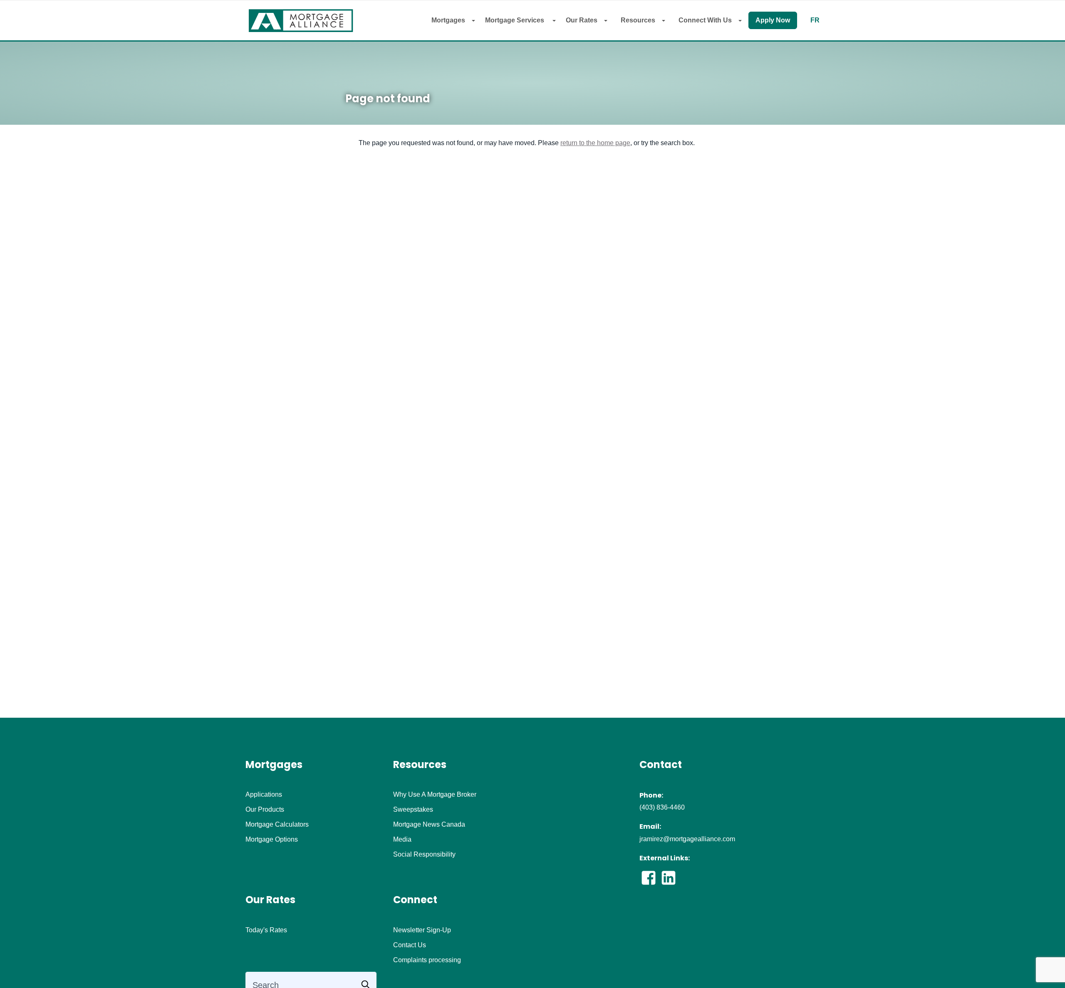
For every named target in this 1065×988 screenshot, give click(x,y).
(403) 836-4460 (662, 807)
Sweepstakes (413, 809)
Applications (263, 794)
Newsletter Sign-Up (422, 930)
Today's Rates (266, 930)
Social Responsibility (424, 854)
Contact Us (409, 945)
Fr (815, 20)
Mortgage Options (271, 839)
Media (402, 839)
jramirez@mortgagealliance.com (687, 838)
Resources (638, 20)
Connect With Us (705, 20)
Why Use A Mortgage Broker (434, 794)
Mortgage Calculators (277, 824)
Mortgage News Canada (429, 824)
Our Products (264, 809)
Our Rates (581, 20)
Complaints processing (427, 960)
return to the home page (595, 142)
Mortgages (448, 20)
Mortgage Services (515, 20)
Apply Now (772, 20)
